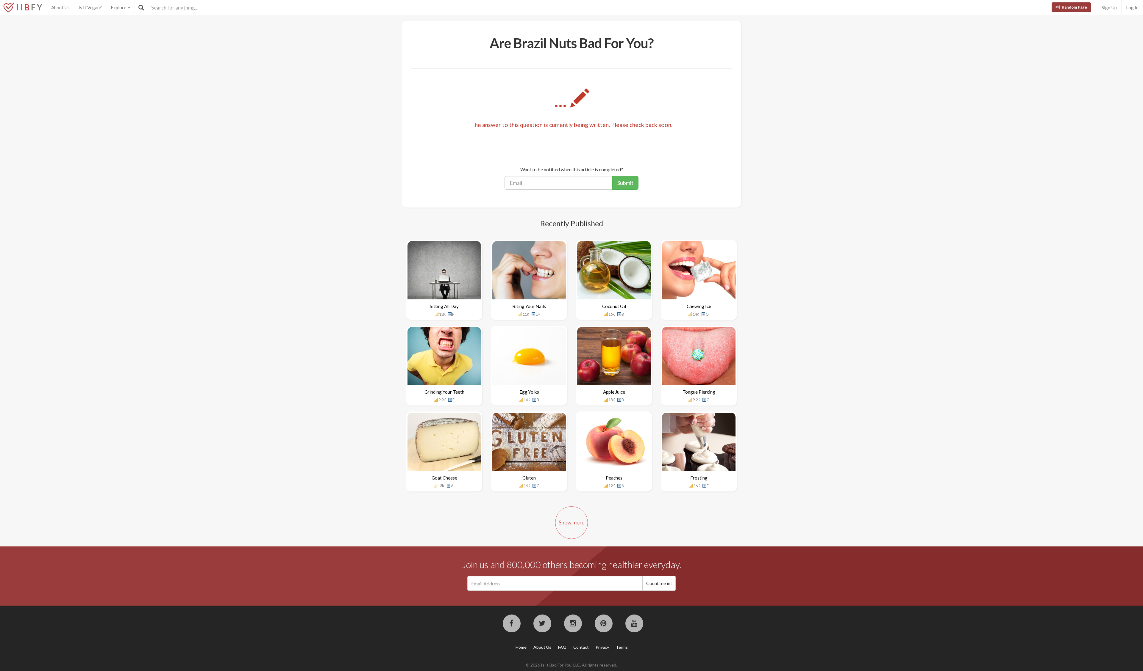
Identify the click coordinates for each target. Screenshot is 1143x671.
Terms (622, 647)
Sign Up (1109, 7)
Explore (119, 7)
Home (521, 647)
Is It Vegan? (90, 7)
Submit (625, 183)
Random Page (1074, 7)
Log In (1132, 7)
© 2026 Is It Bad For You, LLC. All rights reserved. (571, 664)
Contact (581, 647)
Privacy (602, 647)
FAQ (562, 647)
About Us (60, 7)
